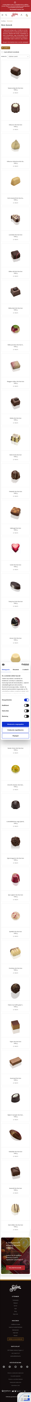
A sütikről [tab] (25, 669)
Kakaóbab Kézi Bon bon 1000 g (15, 1152)
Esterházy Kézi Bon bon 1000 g (15, 969)
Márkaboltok (15, 1330)
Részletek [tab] (16, 669)
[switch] (26, 705)
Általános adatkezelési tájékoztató (16, 1373)
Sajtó (15, 1308)
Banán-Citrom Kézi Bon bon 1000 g (15, 749)
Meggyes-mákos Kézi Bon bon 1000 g (15, 382)
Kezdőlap (3, 21)
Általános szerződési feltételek (16, 1379)
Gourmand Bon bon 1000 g (15, 1079)
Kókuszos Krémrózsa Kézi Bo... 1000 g (15, 162)
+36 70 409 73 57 (15, 1353)
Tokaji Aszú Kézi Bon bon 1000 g (15, 602)
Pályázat (15, 1303)
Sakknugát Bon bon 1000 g (15, 529)
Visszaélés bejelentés (15, 1376)
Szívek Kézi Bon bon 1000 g (15, 565)
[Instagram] (10, 1367)
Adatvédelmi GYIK (15, 1385)
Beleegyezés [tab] (6, 669)
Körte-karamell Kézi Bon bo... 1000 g (15, 199)
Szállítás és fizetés (15, 1324)
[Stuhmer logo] (14, 15)
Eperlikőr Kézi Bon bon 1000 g (15, 932)
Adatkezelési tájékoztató (15, 1382)
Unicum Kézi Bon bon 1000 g (16, 639)
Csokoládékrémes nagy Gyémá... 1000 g (15, 822)
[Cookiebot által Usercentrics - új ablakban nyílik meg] (22, 665)
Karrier (15, 1305)
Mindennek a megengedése (15, 724)
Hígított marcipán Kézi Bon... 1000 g (15, 1116)
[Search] (6, 14)
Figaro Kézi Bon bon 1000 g (15, 1042)
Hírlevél (15, 1335)
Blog (15, 1311)
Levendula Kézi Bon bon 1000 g (15, 235)
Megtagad (16, 736)
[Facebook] (4, 1367)
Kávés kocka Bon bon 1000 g (15, 455)
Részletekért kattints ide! (17, 9)
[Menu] (2, 14)
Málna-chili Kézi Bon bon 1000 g (15, 272)
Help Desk (15, 1332)
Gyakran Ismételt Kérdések (15, 1327)
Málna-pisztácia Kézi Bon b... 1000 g (16, 345)
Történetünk (15, 1300)
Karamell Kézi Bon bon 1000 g (15, 1189)
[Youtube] (15, 1367)
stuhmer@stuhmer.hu (15, 1356)
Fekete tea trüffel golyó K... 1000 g (15, 1005)
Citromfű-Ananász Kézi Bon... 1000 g (15, 785)
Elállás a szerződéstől (15, 1339)
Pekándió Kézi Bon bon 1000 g (15, 492)
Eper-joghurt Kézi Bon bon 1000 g (15, 895)
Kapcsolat (15, 1314)
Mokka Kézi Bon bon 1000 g (15, 419)
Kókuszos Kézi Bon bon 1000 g (15, 125)
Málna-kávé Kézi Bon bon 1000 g (15, 309)
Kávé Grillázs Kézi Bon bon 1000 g (15, 1226)
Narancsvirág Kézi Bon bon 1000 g (15, 89)
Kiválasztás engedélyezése (15, 730)
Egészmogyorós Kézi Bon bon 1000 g (15, 859)
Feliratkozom (15, 1268)
